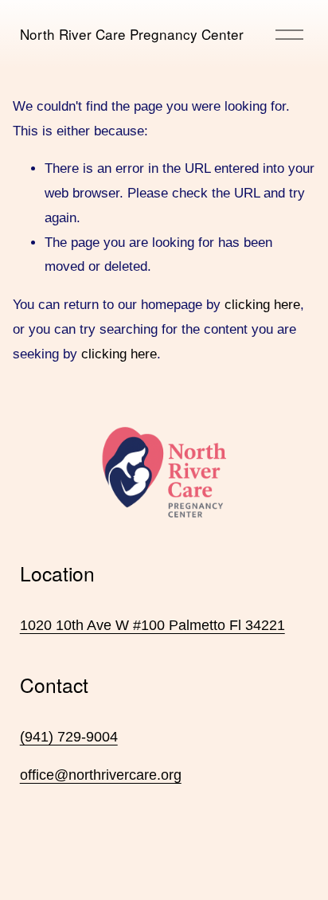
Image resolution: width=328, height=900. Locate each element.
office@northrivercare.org (101, 775)
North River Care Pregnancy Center (132, 34)
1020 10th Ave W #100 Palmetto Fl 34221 (152, 625)
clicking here (262, 304)
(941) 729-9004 (69, 737)
